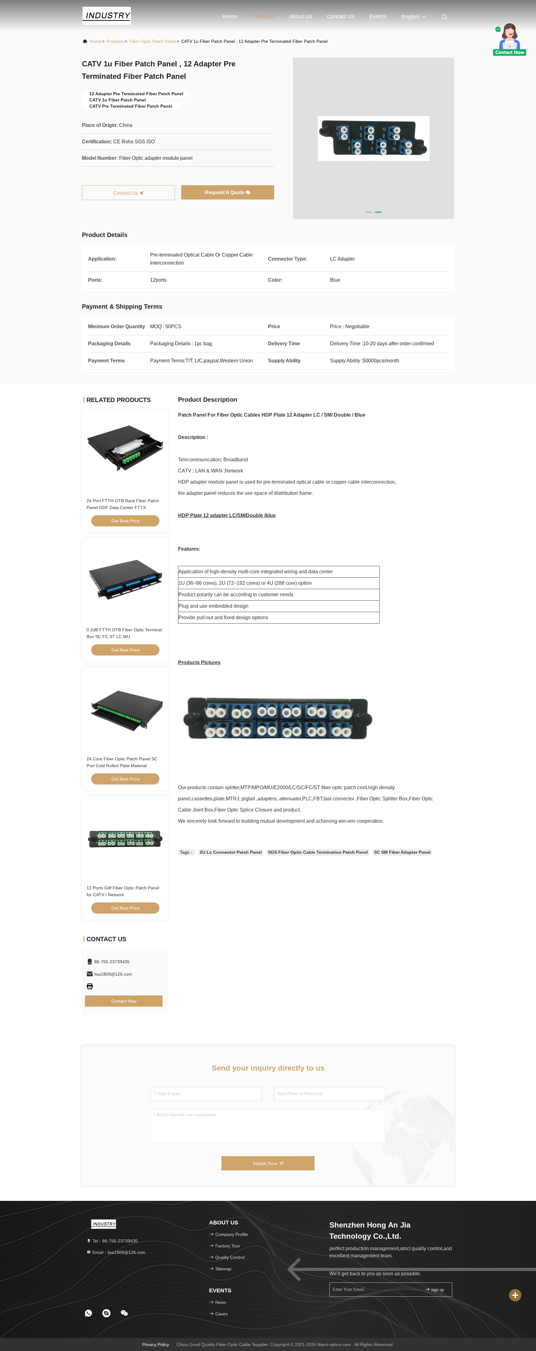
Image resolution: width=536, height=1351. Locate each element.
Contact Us (341, 16)
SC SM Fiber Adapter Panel (402, 852)
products (115, 41)
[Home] (107, 15)
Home (229, 16)
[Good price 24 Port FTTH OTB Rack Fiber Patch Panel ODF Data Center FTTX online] (125, 452)
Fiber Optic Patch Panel (152, 41)
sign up (437, 1289)
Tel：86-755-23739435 (114, 1240)
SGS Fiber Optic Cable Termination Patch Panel (318, 852)
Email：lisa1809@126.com (118, 1252)
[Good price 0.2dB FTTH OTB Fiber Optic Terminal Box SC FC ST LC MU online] (125, 581)
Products (263, 16)
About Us (300, 16)
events (377, 16)
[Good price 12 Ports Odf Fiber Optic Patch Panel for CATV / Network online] (125, 839)
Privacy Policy (155, 1344)
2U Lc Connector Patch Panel (231, 852)
